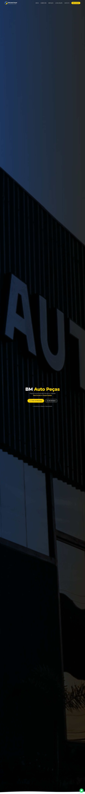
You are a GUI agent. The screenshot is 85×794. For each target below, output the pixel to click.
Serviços (50, 3)
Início (37, 3)
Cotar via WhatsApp (36, 400)
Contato (66, 3)
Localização (58, 3)
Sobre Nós (43, 3)
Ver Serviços (52, 400)
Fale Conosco (76, 3)
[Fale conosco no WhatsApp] (82, 791)
